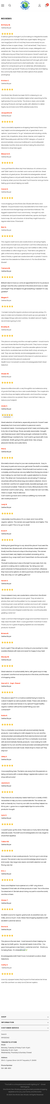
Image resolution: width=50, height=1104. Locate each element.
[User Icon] (39, 5)
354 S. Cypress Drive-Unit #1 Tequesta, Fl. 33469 (18, 1060)
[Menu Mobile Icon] (2, 5)
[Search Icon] (9, 5)
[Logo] (25, 5)
